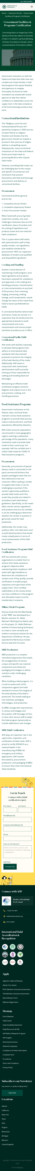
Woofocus (20, 1167)
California (5, 1110)
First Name (7, 806)
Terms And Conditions (11, 1063)
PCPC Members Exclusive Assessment (16, 989)
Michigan (5, 1136)
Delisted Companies (10, 1046)
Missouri (5, 1140)
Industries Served (15, 13)
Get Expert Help (10, 867)
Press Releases (8, 1016)
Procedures (7, 1059)
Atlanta (4, 1106)
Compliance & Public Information (15, 1050)
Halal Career (7, 1021)
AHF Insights (7, 1038)
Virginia (4, 1127)
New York (5, 1115)
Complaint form (8, 1055)
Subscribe (12, 1093)
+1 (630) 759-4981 (27, 1)
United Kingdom (8, 1144)
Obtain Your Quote (10, 985)
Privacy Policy (8, 1067)
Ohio (3, 1123)
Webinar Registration (10, 1002)
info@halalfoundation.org (14, 916)
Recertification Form (10, 998)
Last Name (22, 806)
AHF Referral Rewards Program (14, 1033)
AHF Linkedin (10, 922)
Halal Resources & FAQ (11, 1029)
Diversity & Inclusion (10, 1042)
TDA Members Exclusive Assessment (16, 994)
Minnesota (6, 1132)
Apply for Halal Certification (13, 981)
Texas (4, 1119)
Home (4, 13)
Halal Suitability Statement (12, 1025)
